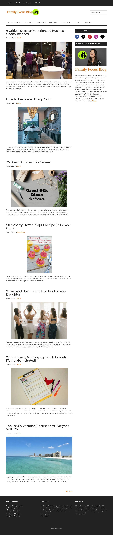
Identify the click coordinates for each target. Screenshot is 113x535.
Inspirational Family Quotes (13, 512)
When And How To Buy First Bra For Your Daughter (36, 292)
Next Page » (69, 491)
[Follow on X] (83, 37)
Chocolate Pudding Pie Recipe (14, 506)
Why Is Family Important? (13, 510)
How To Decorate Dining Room (29, 99)
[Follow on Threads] (102, 37)
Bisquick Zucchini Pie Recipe (13, 514)
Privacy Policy (44, 516)
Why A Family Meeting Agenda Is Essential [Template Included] (37, 358)
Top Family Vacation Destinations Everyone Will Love (37, 427)
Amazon (94, 101)
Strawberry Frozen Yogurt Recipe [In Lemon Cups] (38, 226)
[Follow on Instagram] (96, 37)
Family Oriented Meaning (13, 516)
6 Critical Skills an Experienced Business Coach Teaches (35, 32)
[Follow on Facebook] (77, 37)
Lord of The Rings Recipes (13, 508)
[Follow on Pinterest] (90, 37)
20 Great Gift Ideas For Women (29, 162)
